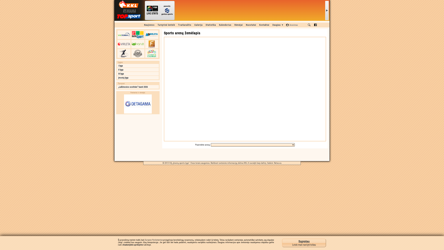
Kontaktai (264, 25)
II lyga (120, 69)
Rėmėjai (238, 25)
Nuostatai (251, 25)
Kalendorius (225, 25)
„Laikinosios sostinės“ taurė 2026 (133, 87)
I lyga (120, 65)
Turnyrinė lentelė (166, 25)
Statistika (211, 25)
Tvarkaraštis (184, 25)
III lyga (121, 73)
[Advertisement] (138, 137)
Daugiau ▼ (278, 25)
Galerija (198, 25)
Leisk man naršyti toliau (304, 243)
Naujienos (149, 25)
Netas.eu (277, 163)
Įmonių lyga (123, 77)
